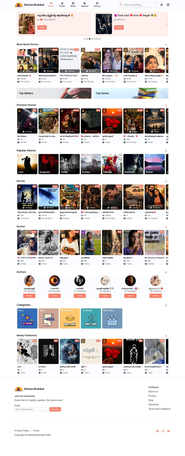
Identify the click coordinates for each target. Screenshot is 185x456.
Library (97, 6)
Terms (36, 430)
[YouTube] (168, 431)
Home (51, 6)
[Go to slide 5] (94, 39)
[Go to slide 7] (99, 39)
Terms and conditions (159, 408)
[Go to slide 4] (92, 39)
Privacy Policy (21, 430)
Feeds (62, 6)
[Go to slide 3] (89, 39)
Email (17, 405)
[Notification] (161, 4)
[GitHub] (157, 431)
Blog (150, 400)
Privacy (152, 395)
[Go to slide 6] (97, 39)
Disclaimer (153, 404)
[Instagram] (163, 431)
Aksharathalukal (36, 435)
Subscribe (55, 409)
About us (153, 391)
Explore (84, 6)
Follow (29, 296)
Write (73, 6)
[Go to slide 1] (85, 39)
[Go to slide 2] (87, 39)
